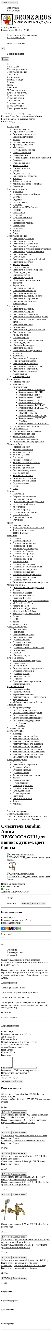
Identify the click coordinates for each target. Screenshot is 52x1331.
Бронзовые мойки (21, 689)
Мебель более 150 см (23, 603)
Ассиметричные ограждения (27, 660)
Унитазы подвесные (22, 452)
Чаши (15, 488)
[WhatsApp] (19, 928)
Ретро (15, 233)
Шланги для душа (21, 272)
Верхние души (20, 629)
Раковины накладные (23, 572)
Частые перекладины (23, 223)
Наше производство (17, 759)
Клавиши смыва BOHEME (31, 405)
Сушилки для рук (15, 728)
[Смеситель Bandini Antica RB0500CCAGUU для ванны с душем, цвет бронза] (29, 860)
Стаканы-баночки (21, 163)
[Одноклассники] (7, 928)
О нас (12, 116)
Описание (12, 950)
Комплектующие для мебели (27, 746)
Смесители (12, 306)
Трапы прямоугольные (24, 530)
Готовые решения (21, 168)
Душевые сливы (21, 772)
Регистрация (13, 8)
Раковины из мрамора (23, 553)
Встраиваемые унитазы (24, 478)
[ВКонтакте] (3, 928)
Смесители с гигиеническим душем (30, 316)
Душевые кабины (15, 658)
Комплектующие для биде (25, 736)
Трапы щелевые (20, 533)
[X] (11, 928)
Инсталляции (13, 379)
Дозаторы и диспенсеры (25, 134)
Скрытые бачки (20, 428)
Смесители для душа (23, 262)
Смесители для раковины (25, 243)
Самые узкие (19, 225)
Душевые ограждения (23, 671)
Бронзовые (18, 191)
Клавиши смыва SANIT (30, 397)
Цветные (17, 197)
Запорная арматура (22, 707)
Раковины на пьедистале (25, 569)
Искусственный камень (24, 504)
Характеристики (15, 952)
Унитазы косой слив (23, 475)
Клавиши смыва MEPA (29, 394)
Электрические (20, 202)
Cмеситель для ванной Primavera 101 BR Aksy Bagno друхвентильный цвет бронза (23, 1266)
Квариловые (19, 507)
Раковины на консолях (24, 564)
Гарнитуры (18, 632)
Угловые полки (20, 165)
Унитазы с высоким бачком (26, 462)
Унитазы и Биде (15, 444)
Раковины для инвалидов (25, 548)
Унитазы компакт (21, 465)
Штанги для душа (21, 275)
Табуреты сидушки (22, 181)
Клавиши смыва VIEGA (30, 402)
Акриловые (18, 493)
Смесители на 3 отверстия (26, 246)
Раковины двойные (22, 546)
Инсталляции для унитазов (26, 426)
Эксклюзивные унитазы (25, 470)
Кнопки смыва (20, 387)
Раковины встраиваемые (25, 543)
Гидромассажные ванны (25, 496)
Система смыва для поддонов (27, 712)
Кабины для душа (21, 676)
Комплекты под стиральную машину (31, 600)
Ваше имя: (6, 1055)
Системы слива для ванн (25, 715)
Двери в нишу (20, 665)
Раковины (12, 535)
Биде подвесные (21, 473)
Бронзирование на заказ (13, 119)
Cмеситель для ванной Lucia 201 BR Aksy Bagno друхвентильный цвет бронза (25, 1183)
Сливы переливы (21, 793)
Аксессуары (13, 126)
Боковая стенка (20, 663)
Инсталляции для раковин (26, 439)
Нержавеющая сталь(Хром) (26, 194)
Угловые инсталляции (24, 436)
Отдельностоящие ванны (25, 512)
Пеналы (17, 616)
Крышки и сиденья (22, 460)
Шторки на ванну (21, 684)
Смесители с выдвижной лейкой (29, 259)
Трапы (10, 522)
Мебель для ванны (16, 585)
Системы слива (14, 704)
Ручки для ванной (21, 790)
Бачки (15, 486)
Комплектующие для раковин (27, 749)
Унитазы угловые (21, 454)
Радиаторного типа (22, 217)
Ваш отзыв (6, 1067)
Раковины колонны (22, 559)
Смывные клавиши (22, 798)
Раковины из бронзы (23, 551)
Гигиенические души (23, 634)
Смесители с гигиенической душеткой (32, 249)
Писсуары (18, 457)
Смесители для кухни (23, 241)
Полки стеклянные (22, 152)
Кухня (21, 725)
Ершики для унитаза (23, 137)
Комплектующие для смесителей (29, 751)
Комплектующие (21, 525)
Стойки (16, 170)
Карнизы (17, 178)
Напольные (18, 228)
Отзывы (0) (12, 955)
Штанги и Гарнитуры (23, 345)
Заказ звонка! (22, 35)
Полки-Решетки (20, 155)
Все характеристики (11, 923)
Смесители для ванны (23, 238)
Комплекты (18, 384)
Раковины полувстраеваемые (27, 574)
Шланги (17, 652)
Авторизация (13, 10)
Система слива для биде (24, 710)
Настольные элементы (24, 150)
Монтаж (39, 116)
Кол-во (10, 903)
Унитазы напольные (23, 449)
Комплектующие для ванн (26, 738)
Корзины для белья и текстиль (27, 183)
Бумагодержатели (21, 129)
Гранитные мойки (21, 691)
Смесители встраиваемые (25, 293)
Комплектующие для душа (26, 741)
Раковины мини (20, 561)
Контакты (30, 119)
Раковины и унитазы (23, 788)
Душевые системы (22, 642)
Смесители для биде (23, 277)
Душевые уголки (21, 673)
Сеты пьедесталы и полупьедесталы (30, 582)
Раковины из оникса (23, 556)
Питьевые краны (21, 267)
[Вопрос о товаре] (2, 937)
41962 (4, 1283)
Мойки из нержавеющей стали (28, 702)
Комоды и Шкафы (22, 598)
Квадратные (19, 220)
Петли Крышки (20, 783)
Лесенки (17, 210)
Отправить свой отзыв (12, 1081)
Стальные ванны (21, 514)
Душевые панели (21, 639)
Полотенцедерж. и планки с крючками (32, 157)
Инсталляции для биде (24, 434)
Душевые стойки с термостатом (28, 647)
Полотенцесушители (17, 189)
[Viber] (15, 928)
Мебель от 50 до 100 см (24, 611)
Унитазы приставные (23, 467)
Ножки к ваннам (21, 780)
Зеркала (16, 139)
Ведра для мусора (21, 173)
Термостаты (18, 285)
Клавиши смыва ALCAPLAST (33, 423)
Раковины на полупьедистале (27, 566)
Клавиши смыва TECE (29, 400)
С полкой (17, 215)
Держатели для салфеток (25, 176)
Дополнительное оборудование (28, 441)
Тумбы (16, 621)
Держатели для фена (23, 131)
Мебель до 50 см (21, 606)
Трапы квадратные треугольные (28, 527)
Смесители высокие (22, 254)
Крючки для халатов (23, 144)
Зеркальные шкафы (22, 592)
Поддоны (17, 678)
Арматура (17, 204)
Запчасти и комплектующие (26, 775)
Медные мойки (20, 699)
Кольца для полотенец (24, 142)
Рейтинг (5, 1075)
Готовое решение (21, 376)
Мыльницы (18, 147)
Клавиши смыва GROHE (30, 392)
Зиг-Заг (16, 230)
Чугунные (18, 520)
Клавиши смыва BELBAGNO (33, 408)
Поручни (17, 160)
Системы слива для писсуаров (28, 718)
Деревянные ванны (22, 499)
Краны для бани (21, 264)
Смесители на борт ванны (25, 298)
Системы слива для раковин (26, 720)
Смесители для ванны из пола (27, 296)
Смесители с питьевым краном (28, 269)
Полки (16, 619)
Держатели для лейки (23, 288)
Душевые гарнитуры (17, 626)
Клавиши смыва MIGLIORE (32, 415)
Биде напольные (21, 483)
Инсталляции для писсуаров (27, 431)
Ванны (10, 491)
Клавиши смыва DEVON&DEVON (27, 411)
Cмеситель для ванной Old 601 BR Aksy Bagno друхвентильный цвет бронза (24, 1246)
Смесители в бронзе (17, 236)
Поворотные (19, 212)
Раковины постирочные (24, 577)
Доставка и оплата (25, 116)
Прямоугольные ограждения (27, 681)
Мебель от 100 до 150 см (25, 608)
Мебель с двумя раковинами (26, 613)
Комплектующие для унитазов (28, 754)
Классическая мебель (23, 595)
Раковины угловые (22, 579)
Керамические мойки (23, 694)
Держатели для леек (22, 637)
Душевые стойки (21, 645)
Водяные (17, 199)
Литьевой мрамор (21, 509)
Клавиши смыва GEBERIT (31, 389)
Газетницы (18, 186)
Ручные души (19, 256)
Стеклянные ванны (22, 517)
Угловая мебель (20, 624)
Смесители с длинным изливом (28, 251)
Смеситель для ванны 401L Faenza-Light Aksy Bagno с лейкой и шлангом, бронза (23, 1121)
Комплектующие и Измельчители (29, 697)
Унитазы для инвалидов (24, 480)
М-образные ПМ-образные (26, 207)
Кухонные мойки (15, 686)
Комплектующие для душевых (28, 744)
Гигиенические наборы (24, 290)
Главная (5, 116)
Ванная (22, 723)
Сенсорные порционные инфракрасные (25, 302)
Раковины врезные (22, 540)
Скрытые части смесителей (26, 757)
